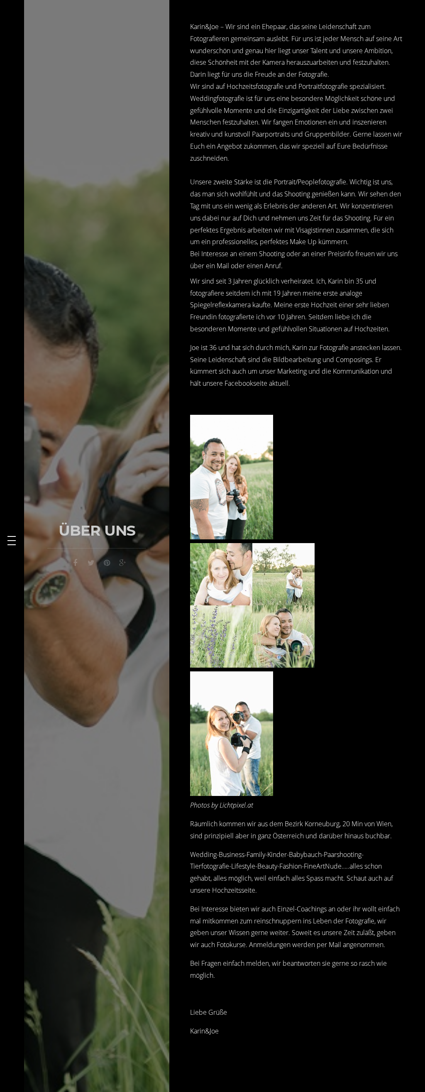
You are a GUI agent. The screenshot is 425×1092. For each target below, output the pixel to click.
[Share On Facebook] (75, 561)
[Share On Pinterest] (107, 561)
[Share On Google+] (122, 561)
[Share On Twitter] (91, 561)
